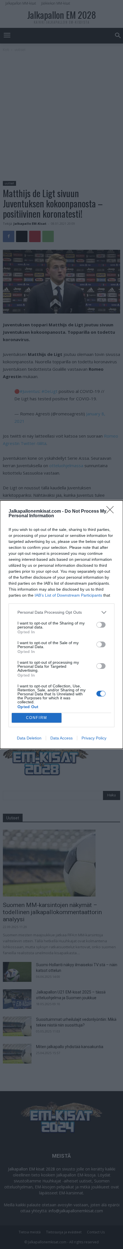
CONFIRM (36, 718)
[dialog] (61, 624)
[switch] (101, 625)
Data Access (61, 738)
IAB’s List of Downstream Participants (68, 595)
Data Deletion (29, 738)
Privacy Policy (94, 738)
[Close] (111, 511)
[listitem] (61, 612)
